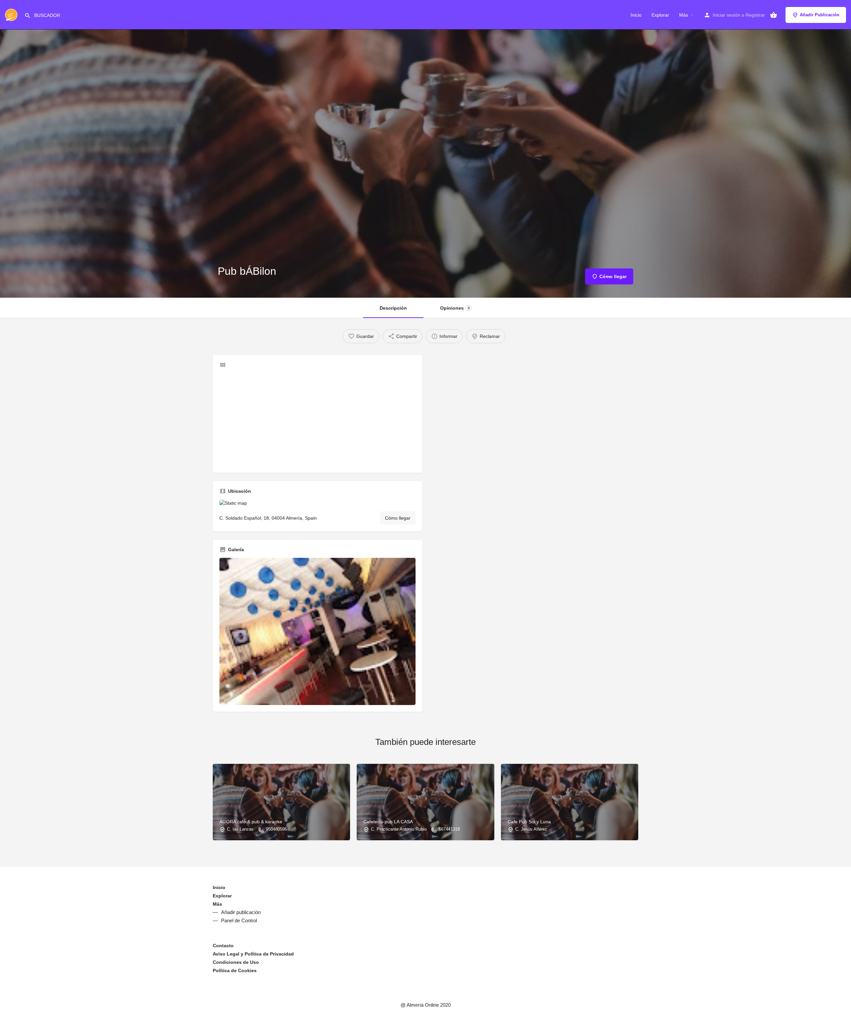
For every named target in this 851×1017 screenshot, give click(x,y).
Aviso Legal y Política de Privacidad (253, 954)
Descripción (393, 308)
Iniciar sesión (726, 15)
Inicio (636, 15)
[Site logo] (12, 14)
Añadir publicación (241, 912)
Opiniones (455, 308)
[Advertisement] (317, 419)
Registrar (755, 15)
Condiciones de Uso (236, 962)
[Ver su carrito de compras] (773, 15)
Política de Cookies (235, 970)
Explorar (660, 15)
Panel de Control (239, 920)
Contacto (223, 945)
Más (683, 15)
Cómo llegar (398, 518)
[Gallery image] (317, 631)
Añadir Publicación (819, 14)
